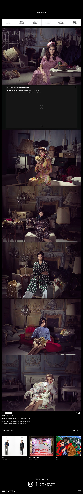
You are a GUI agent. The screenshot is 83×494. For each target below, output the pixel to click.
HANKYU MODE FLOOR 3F (19, 423)
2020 (28, 423)
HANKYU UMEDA (8, 423)
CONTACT (47, 484)
